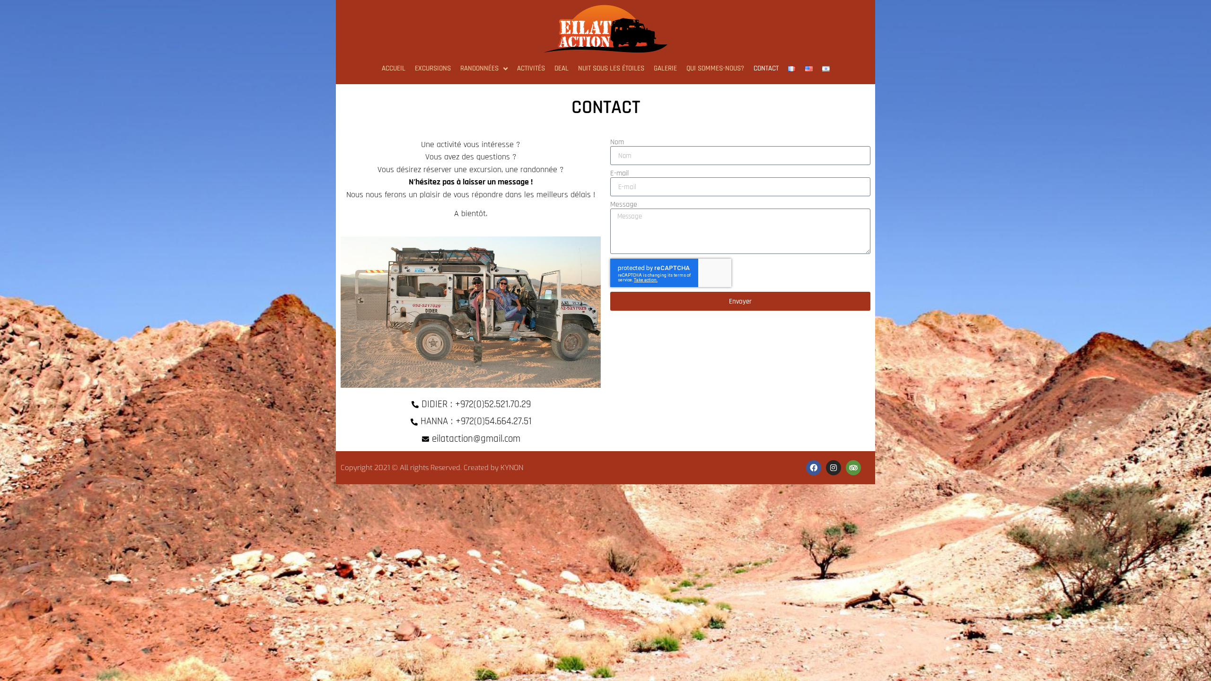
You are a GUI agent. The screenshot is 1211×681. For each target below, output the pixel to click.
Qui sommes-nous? (715, 68)
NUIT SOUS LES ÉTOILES (611, 68)
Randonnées (479, 68)
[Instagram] (833, 467)
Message (623, 205)
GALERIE (665, 68)
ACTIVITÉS (531, 68)
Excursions (433, 68)
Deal (561, 68)
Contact (766, 68)
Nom (617, 142)
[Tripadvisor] (853, 467)
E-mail (619, 173)
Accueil (393, 68)
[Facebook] (813, 467)
